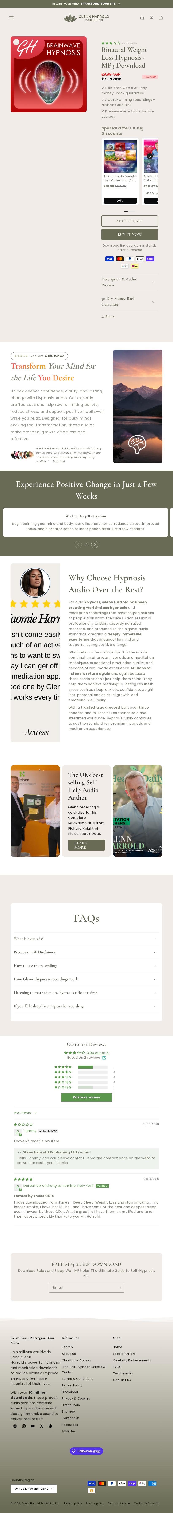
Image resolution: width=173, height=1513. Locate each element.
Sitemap (68, 1411)
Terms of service (119, 1503)
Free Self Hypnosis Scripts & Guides (84, 1369)
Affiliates (69, 1431)
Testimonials (123, 1373)
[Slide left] (78, 544)
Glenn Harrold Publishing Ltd (40, 1503)
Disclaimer (70, 1392)
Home (117, 1347)
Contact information (147, 1503)
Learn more (81, 845)
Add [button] (120, 201)
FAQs (117, 1367)
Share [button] (110, 316)
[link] (120, 156)
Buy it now (130, 234)
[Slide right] (94, 544)
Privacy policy (95, 1503)
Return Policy (72, 1385)
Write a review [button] (86, 1097)
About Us (69, 1354)
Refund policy (73, 1503)
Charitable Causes (76, 1360)
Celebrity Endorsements (132, 1360)
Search (67, 1347)
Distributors (71, 1405)
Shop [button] (116, 1338)
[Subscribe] (119, 1288)
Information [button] (70, 1338)
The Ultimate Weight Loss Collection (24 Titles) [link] (120, 179)
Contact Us (71, 1418)
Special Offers (124, 1354)
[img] (23, 1124)
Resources (70, 1425)
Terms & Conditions (77, 1379)
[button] (11, 18)
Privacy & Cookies (76, 1398)
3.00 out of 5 (98, 1052)
